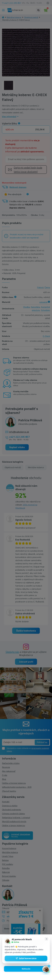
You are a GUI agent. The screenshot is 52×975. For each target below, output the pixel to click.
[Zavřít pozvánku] (46, 939)
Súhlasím (26, 969)
